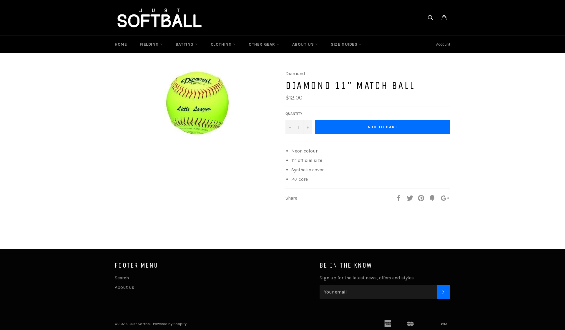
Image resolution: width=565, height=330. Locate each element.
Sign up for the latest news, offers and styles (367, 278)
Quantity (293, 114)
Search (122, 278)
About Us (303, 44)
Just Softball (140, 323)
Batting (185, 44)
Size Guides (345, 44)
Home (121, 44)
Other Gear (263, 44)
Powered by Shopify (170, 323)
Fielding (150, 44)
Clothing (222, 44)
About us (124, 287)
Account (443, 44)
